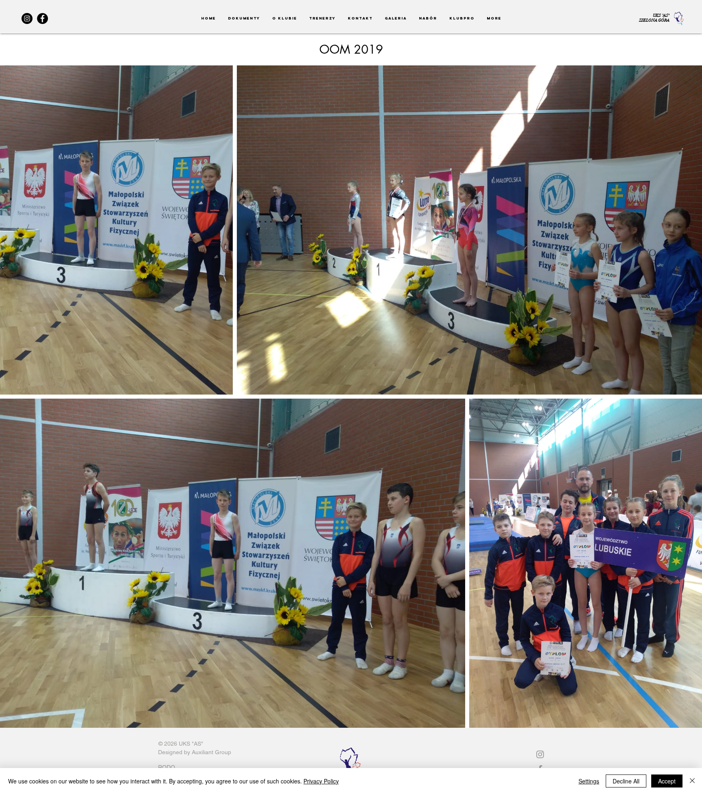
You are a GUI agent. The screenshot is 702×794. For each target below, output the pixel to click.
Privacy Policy (321, 781)
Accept (667, 781)
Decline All (626, 781)
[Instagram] (27, 18)
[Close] (692, 780)
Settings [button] (588, 781)
